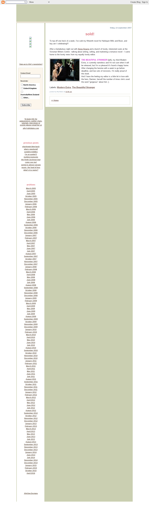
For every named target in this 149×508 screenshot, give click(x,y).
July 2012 (31, 408)
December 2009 (31, 327)
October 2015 (31, 471)
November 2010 (31, 356)
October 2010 (31, 353)
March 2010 (31, 335)
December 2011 (30, 390)
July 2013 (31, 439)
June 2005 (31, 194)
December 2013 (31, 450)
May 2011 (31, 371)
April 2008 (31, 275)
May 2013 (31, 434)
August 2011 (31, 379)
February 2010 (31, 332)
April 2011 (31, 369)
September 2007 (31, 256)
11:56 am (68, 91)
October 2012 (31, 416)
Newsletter (24, 81)
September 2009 (31, 319)
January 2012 (31, 392)
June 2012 (31, 405)
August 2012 (31, 411)
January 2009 (31, 298)
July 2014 (31, 458)
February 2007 (31, 238)
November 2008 (31, 293)
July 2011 (31, 377)
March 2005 (31, 188)
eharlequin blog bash (30, 147)
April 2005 (31, 191)
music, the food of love (31, 168)
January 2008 (31, 267)
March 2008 (31, 272)
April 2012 (31, 400)
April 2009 (31, 306)
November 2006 (31, 230)
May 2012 (31, 403)
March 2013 (31, 429)
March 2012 (31, 397)
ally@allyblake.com (31, 128)
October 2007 (31, 259)
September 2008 (31, 288)
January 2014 (31, 452)
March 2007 (31, 241)
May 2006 (31, 215)
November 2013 (31, 447)
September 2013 (31, 445)
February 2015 (31, 468)
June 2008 (31, 280)
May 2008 (31, 277)
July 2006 (31, 220)
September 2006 (31, 225)
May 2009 (31, 309)
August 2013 (31, 442)
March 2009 (31, 303)
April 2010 (31, 337)
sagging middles (31, 152)
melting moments (31, 157)
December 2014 (31, 463)
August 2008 (31, 285)
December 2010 (31, 358)
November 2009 (31, 324)
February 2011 (31, 364)
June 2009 (31, 311)
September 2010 (31, 350)
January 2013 (31, 424)
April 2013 (31, 431)
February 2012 (31, 395)
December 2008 (31, 296)
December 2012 (31, 421)
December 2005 (31, 201)
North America (29, 85)
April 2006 (31, 212)
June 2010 (31, 343)
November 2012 (31, 418)
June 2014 (31, 455)
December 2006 (31, 233)
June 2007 (31, 249)
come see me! (31, 162)
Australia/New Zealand (30, 95)
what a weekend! (31, 149)
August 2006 (31, 222)
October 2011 (30, 384)
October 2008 (31, 290)
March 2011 (31, 366)
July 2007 (31, 251)
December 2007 (31, 264)
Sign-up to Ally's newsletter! (30, 64)
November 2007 (31, 262)
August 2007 (31, 254)
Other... (26, 98)
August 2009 (31, 316)
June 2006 (31, 217)
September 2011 (31, 382)
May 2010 (31, 340)
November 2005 (31, 199)
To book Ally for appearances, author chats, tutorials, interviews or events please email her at (30, 122)
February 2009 (31, 301)
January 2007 (31, 235)
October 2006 (31, 228)
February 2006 (31, 207)
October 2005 (31, 196)
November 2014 (31, 460)
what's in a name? (30, 170)
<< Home (55, 100)
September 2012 (31, 413)
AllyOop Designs (31, 493)
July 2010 (31, 345)
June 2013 (31, 437)
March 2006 (31, 209)
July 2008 (31, 283)
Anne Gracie (84, 49)
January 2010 (31, 330)
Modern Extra (64, 87)
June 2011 (31, 374)
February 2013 (31, 426)
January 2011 (31, 361)
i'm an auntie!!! (31, 154)
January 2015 (31, 465)
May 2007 (31, 246)
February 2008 (31, 269)
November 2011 (30, 387)
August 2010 (31, 348)
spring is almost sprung (31, 165)
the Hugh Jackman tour (31, 160)
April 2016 (31, 473)
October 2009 (31, 322)
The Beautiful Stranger (83, 87)
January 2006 (31, 204)
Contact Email (25, 73)
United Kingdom (30, 88)
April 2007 (31, 243)
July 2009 (31, 314)
